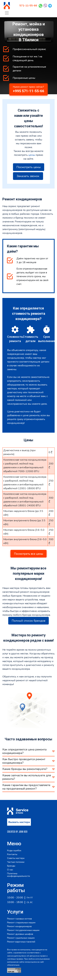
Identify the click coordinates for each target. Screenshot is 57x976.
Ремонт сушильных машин (21, 938)
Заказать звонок (28, 176)
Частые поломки (15, 862)
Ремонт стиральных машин (21, 922)
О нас (10, 869)
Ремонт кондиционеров (19, 926)
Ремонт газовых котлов (19, 919)
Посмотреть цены (28, 167)
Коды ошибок (14, 850)
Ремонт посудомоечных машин (23, 930)
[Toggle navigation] (7, 13)
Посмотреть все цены (28, 554)
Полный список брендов (28, 621)
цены (31, 155)
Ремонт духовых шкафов (20, 934)
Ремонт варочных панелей (21, 942)
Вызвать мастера (19, 822)
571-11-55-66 (28, 5)
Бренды (11, 866)
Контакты (12, 854)
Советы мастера (15, 858)
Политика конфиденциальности (18, 874)
